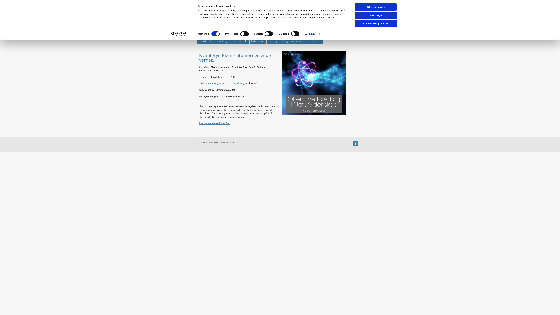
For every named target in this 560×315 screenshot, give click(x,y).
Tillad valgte (376, 15)
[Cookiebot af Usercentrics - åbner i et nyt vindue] (178, 34)
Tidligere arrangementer (295, 41)
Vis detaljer (310, 34)
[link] (229, 41)
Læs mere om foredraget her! (214, 123)
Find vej (272, 41)
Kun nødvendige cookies (375, 23)
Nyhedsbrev (258, 41)
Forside (203, 41)
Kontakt (317, 41)
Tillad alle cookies (376, 7)
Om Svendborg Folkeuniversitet (228, 41)
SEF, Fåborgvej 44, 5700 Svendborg (224, 83)
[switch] (244, 34)
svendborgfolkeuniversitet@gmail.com (216, 143)
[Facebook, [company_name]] (356, 143)
